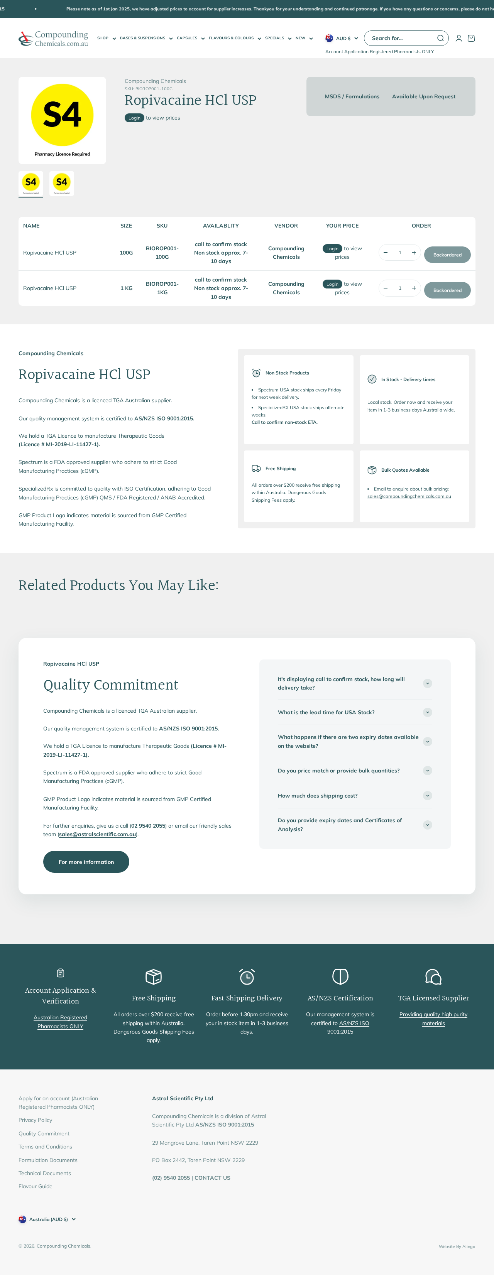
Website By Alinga (457, 1246)
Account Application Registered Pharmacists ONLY (379, 51)
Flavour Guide (35, 1186)
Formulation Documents (48, 1160)
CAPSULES (187, 37)
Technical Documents (45, 1173)
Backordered (447, 255)
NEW (300, 37)
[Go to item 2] (61, 184)
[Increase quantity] (414, 252)
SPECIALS (274, 37)
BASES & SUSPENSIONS (142, 37)
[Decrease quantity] (385, 252)
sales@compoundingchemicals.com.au (409, 496)
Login (134, 118)
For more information (86, 861)
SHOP (102, 37)
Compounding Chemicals (155, 81)
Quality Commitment (44, 1133)
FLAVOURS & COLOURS (231, 37)
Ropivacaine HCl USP (49, 252)
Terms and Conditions (45, 1146)
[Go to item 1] (31, 184)
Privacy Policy (35, 1119)
